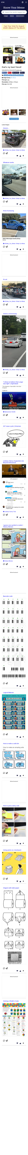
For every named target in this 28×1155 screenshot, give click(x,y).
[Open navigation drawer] (26, 2)
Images (6, 16)
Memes (12, 16)
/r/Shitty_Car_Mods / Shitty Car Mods (15, 150)
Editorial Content (20, 16)
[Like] (20, 156)
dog (10, 75)
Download (16, 72)
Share (5, 72)
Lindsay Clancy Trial (10, 511)
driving (14, 75)
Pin (10, 72)
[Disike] (17, 156)
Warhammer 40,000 (10, 412)
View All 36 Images (14, 118)
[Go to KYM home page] (2, 2)
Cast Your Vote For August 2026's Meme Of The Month (14, 27)
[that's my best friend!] (14, 55)
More (23, 72)
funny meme (20, 75)
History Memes (9, 561)
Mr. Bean (13, 77)
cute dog (6, 75)
